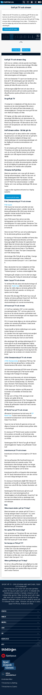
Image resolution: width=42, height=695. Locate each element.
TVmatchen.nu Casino (9, 687)
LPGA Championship (11, 361)
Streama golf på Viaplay (10, 29)
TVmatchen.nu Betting (9, 683)
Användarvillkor (6, 679)
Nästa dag (25, 50)
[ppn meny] (35, 2)
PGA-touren (8, 205)
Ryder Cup (15, 286)
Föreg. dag (17, 50)
